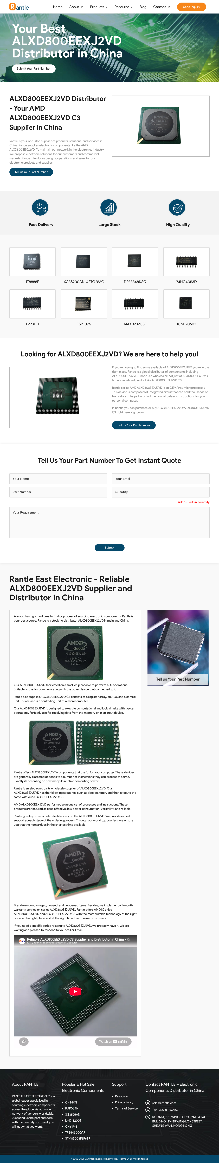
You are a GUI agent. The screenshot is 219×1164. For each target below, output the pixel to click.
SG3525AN (72, 1114)
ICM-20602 (186, 324)
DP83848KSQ (135, 282)
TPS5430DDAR (75, 1132)
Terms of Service (126, 1108)
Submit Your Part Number (34, 68)
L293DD (32, 324)
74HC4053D (186, 282)
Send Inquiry (191, 7)
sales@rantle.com (164, 1103)
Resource (121, 1096)
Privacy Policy (124, 1102)
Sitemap (143, 1158)
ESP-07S (84, 324)
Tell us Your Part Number (31, 172)
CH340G (71, 1102)
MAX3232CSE (135, 324)
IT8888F (32, 282)
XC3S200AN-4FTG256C (84, 282)
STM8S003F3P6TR (77, 1138)
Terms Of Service (129, 1158)
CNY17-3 (71, 1126)
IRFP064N (72, 1108)
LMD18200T (73, 1120)
